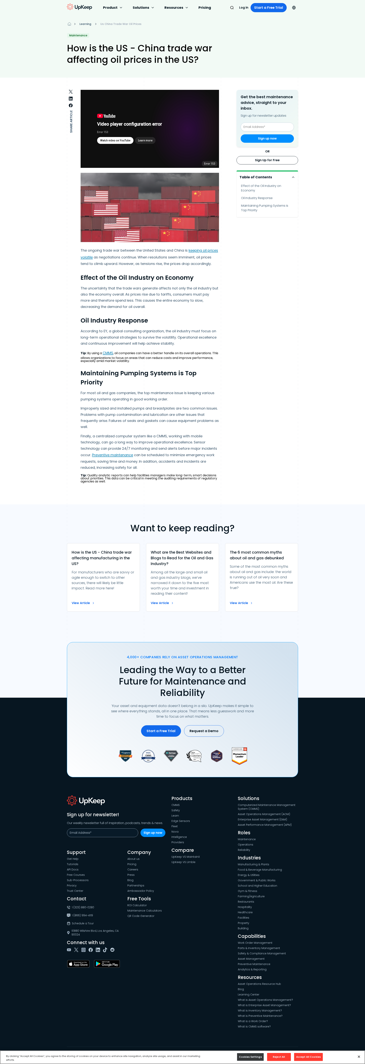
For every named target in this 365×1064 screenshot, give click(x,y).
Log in (243, 7)
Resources (173, 7)
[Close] (359, 1056)
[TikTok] (106, 949)
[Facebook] (91, 949)
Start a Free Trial (268, 7)
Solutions (141, 7)
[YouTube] (70, 949)
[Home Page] (69, 24)
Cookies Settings (250, 1057)
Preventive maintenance (112, 455)
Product (110, 7)
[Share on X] (71, 92)
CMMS (108, 353)
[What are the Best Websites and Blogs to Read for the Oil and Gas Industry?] (182, 577)
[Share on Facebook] (71, 105)
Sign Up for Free (267, 160)
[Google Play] (107, 964)
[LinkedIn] (99, 949)
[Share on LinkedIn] (71, 98)
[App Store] (79, 964)
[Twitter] (77, 949)
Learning (85, 24)
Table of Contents (256, 177)
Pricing (204, 7)
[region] (182, 1057)
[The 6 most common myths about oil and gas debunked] (261, 577)
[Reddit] (113, 949)
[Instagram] (84, 949)
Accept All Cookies (308, 1057)
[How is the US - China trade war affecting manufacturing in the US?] (103, 577)
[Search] (232, 7)
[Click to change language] (294, 7)
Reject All (279, 1057)
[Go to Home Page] (79, 7)
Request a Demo (204, 730)
